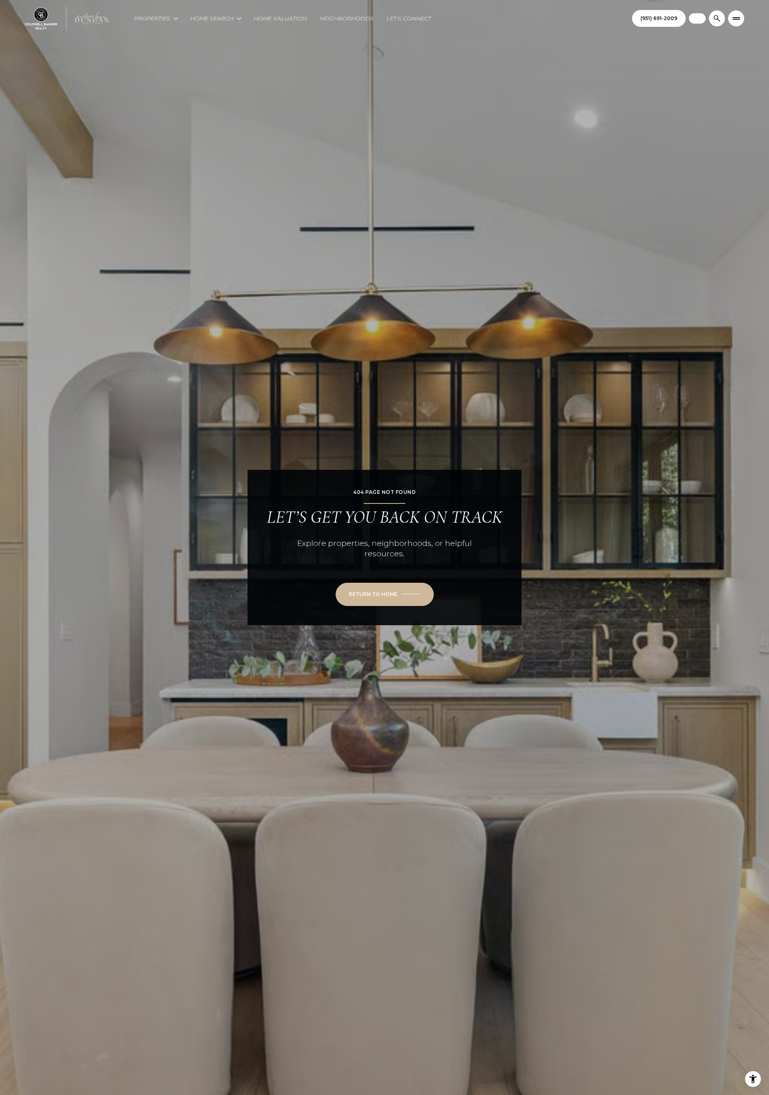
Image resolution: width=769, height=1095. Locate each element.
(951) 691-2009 (658, 18)
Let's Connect (409, 18)
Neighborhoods (347, 18)
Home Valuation (280, 18)
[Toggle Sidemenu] (736, 18)
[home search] (717, 18)
